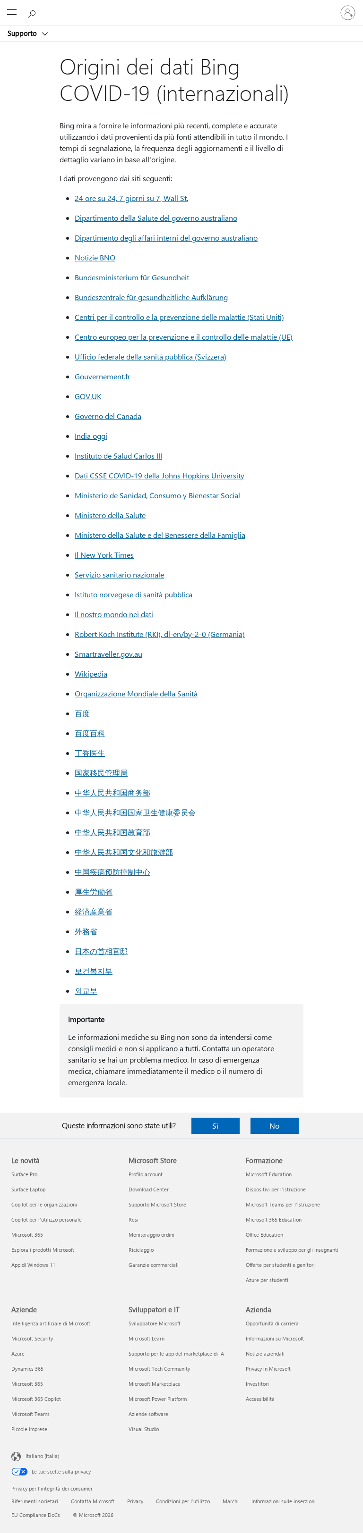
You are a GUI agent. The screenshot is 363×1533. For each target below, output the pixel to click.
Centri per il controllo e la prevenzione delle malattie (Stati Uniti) (179, 317)
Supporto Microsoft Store (157, 1204)
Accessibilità (260, 1398)
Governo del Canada (108, 416)
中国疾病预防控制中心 (112, 872)
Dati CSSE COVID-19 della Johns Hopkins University (159, 475)
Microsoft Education (269, 1174)
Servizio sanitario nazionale (119, 574)
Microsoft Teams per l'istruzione (283, 1204)
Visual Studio (144, 1428)
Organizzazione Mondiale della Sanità (136, 693)
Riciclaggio (141, 1249)
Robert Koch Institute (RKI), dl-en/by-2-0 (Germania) (160, 634)
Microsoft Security (32, 1338)
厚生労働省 (93, 891)
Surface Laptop (28, 1189)
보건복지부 (93, 971)
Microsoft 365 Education (274, 1219)
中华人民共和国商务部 (112, 792)
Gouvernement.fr (102, 376)
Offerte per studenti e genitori (280, 1264)
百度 (82, 713)
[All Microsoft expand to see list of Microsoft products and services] (11, 12)
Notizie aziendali (265, 1353)
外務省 (86, 931)
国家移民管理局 (101, 773)
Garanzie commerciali (154, 1264)
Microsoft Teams (30, 1413)
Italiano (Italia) (42, 1455)
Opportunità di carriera (272, 1323)
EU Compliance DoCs (35, 1514)
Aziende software (148, 1413)
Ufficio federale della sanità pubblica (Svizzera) (150, 356)
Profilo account (146, 1174)
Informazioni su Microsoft (275, 1338)
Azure (18, 1353)
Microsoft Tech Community (159, 1368)
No (274, 1126)
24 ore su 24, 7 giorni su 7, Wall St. (131, 198)
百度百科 (90, 733)
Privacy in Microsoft (268, 1368)
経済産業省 (93, 911)
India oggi (91, 436)
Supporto (23, 33)
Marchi (231, 1501)
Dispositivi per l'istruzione (276, 1189)
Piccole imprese (29, 1428)
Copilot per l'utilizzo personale (46, 1219)
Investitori (257, 1383)
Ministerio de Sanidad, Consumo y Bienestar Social (157, 495)
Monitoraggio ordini (151, 1234)
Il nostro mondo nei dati (114, 614)
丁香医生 (90, 753)
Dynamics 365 (27, 1368)
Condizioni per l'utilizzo (183, 1501)
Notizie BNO (95, 257)
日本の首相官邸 (101, 951)
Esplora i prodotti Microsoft (42, 1249)
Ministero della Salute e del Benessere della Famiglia (160, 535)
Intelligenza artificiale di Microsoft (50, 1323)
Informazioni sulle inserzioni (283, 1501)
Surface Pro (24, 1174)
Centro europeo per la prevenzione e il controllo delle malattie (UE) (184, 337)
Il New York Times (104, 555)
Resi (133, 1219)
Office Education (264, 1234)
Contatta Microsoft (92, 1501)
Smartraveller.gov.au (108, 654)
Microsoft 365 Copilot (36, 1398)
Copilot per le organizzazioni (44, 1204)
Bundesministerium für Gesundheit (132, 277)
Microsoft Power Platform (158, 1398)
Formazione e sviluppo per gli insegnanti (292, 1249)
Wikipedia (91, 674)
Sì (215, 1126)
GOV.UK (88, 396)
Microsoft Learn (146, 1338)
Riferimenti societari (34, 1501)
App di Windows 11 (33, 1264)
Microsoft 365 (27, 1234)
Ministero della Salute (110, 515)
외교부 (86, 991)
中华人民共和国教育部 (112, 832)
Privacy (135, 1501)
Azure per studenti (267, 1279)
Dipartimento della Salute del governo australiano (156, 218)
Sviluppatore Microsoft (155, 1323)
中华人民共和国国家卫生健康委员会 (135, 812)
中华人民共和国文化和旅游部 (124, 852)
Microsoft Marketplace (155, 1383)
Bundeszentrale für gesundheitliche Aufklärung (151, 297)
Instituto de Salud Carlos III (118, 456)
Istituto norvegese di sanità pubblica (133, 594)
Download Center (149, 1189)
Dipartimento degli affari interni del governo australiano (166, 238)
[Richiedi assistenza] (33, 12)
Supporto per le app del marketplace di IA (176, 1353)
